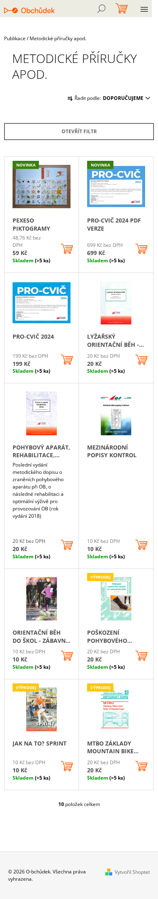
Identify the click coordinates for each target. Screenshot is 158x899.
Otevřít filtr (79, 131)
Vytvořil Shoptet (132, 872)
